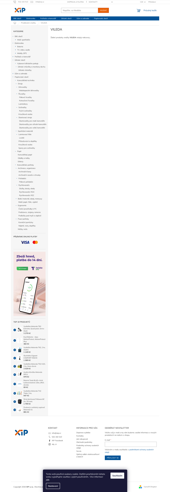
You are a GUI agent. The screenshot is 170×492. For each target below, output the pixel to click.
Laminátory (23, 104)
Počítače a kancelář (22, 57)
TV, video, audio (23, 50)
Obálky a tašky (24, 158)
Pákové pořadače (26, 182)
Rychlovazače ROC (27, 192)
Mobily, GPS (22, 53)
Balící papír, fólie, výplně (28, 202)
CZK (142, 2)
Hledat (103, 10)
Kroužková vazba (25, 114)
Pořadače (22, 178)
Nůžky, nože (22, 229)
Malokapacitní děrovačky (29, 90)
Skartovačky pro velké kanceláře (32, 128)
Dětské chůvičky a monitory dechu (31, 67)
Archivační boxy (24, 171)
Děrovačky (22, 87)
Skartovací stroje (25, 117)
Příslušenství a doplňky (27, 141)
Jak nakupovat (82, 439)
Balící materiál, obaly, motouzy (30, 199)
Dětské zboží (20, 60)
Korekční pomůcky (25, 222)
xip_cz (54, 444)
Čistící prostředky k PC (27, 209)
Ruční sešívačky (25, 111)
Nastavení (53, 486)
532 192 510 (57, 437)
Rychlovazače (24, 185)
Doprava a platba (75, 2)
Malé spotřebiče (23, 40)
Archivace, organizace (26, 168)
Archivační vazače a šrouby (29, 175)
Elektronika (19, 43)
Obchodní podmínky (84, 442)
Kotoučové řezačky (26, 100)
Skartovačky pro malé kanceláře (32, 121)
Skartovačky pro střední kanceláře (32, 124)
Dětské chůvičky (24, 70)
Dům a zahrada (21, 73)
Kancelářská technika (25, 80)
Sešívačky (22, 107)
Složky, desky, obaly (27, 188)
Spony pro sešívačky (26, 148)
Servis (78, 451)
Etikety (20, 161)
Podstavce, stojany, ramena (29, 212)
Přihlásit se (113, 458)
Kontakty (93, 2)
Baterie (20, 46)
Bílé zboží (18, 36)
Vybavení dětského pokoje (27, 63)
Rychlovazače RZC (26, 195)
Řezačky (21, 94)
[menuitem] (17, 18)
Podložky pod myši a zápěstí (29, 216)
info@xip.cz (56, 433)
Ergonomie (22, 205)
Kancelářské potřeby (25, 165)
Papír (19, 151)
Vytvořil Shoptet (150, 487)
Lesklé (21, 138)
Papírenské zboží (21, 77)
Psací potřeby (23, 219)
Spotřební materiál (25, 131)
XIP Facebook (57, 440)
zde (47, 479)
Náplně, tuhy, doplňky (26, 226)
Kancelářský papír (25, 155)
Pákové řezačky (25, 97)
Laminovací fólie (24, 134)
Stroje (20, 84)
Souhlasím (117, 475)
